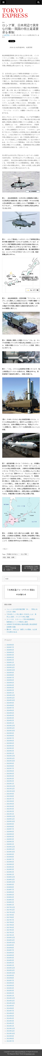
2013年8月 (10, 1038)
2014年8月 (10, 1008)
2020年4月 (10, 836)
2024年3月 (10, 718)
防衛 (3, 22)
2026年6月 (10, 650)
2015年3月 (10, 990)
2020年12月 (11, 816)
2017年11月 (11, 910)
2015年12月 (11, 968)
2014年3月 (10, 1021)
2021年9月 (10, 794)
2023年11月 (11, 728)
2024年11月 (11, 698)
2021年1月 (10, 814)
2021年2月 (10, 811)
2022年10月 (11, 761)
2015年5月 (10, 985)
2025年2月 (10, 690)
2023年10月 (11, 730)
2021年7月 (10, 799)
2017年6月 (10, 922)
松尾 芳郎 (7, 35)
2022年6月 (10, 771)
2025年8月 (10, 675)
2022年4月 (10, 776)
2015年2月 (10, 993)
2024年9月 (10, 703)
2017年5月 (10, 925)
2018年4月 (10, 897)
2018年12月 (11, 877)
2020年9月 (10, 824)
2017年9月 (10, 915)
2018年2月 (10, 902)
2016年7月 (10, 950)
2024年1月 (10, 723)
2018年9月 (10, 884)
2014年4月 (10, 1018)
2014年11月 (11, 1001)
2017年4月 (10, 927)
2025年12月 (11, 665)
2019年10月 (11, 852)
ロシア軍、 (24, 554)
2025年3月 (10, 688)
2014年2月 (10, 1023)
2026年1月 (10, 662)
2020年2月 (10, 841)
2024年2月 (10, 720)
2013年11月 (11, 1031)
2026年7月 (10, 647)
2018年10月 (11, 882)
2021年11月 (11, 788)
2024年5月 (10, 713)
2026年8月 (10, 645)
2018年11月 (11, 879)
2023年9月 (10, 733)
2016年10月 (11, 942)
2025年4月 (10, 685)
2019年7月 (10, 859)
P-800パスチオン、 (13, 554)
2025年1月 (10, 693)
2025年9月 (10, 672)
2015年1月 (10, 995)
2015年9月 (10, 975)
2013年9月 (10, 1036)
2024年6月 (10, 710)
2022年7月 (10, 768)
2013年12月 (11, 1028)
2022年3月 (10, 778)
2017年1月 (10, 935)
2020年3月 (10, 839)
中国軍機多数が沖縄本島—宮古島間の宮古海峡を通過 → (31, 568)
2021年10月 (11, 791)
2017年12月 (11, 907)
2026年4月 (10, 655)
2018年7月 (10, 889)
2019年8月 (10, 857)
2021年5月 (10, 804)
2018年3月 (10, 900)
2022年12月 (11, 756)
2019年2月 (10, 872)
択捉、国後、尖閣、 (9, 557)
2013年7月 (10, 1041)
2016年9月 (10, 945)
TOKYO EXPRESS (15, 13)
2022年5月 (10, 773)
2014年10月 (11, 1003)
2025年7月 (10, 677)
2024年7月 (10, 708)
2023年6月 (10, 740)
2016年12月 (11, 937)
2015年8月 (10, 978)
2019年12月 (11, 847)
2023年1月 (10, 753)
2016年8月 (10, 948)
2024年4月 (10, 715)
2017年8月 (10, 917)
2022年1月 (10, 783)
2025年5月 (10, 682)
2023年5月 (10, 743)
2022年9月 (10, 763)
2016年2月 (10, 963)
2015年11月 (11, 970)
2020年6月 (10, 831)
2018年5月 (10, 895)
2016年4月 (10, 958)
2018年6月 (10, 892)
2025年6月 (10, 680)
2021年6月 (10, 801)
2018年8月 (10, 887)
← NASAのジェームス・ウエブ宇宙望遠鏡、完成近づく (10, 568)
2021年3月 (10, 809)
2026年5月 (10, 652)
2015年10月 (11, 973)
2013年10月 (11, 1033)
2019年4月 (10, 867)
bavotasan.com (30, 1054)
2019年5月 (10, 864)
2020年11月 (11, 819)
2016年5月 (10, 955)
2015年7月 (10, 980)
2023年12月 (11, 725)
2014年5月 (10, 1016)
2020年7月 (10, 829)
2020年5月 (10, 834)
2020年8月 (10, 826)
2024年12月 (11, 695)
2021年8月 (10, 796)
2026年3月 (10, 657)
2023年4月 (10, 746)
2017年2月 (10, 932)
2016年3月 (10, 960)
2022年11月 (11, 758)
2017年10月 (11, 912)
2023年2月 (10, 751)
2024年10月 (11, 700)
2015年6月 (10, 983)
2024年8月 (10, 705)
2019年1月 (10, 874)
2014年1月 (10, 1026)
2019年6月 (10, 862)
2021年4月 (10, 806)
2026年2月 (10, 660)
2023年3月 (10, 748)
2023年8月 (10, 735)
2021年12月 (11, 786)
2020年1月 (10, 844)
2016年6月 (10, 953)
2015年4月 (10, 988)
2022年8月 (10, 766)
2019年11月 (11, 849)
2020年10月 (11, 821)
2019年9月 (10, 854)
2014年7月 (10, 1011)
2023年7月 (10, 738)
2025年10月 (11, 670)
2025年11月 (11, 667)
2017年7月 (10, 920)
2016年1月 (10, 965)
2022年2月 (10, 781)
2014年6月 (10, 1013)
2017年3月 (10, 930)
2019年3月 (10, 869)
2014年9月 (10, 1006)
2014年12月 (11, 998)
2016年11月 (11, 940)
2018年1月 (10, 905)
